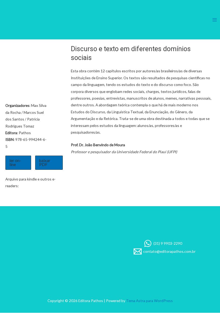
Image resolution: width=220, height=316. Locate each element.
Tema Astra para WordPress (149, 300)
